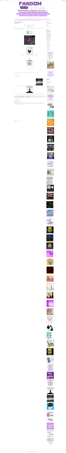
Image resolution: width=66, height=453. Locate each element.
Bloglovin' (29, 85)
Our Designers (48, 43)
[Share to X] (28, 96)
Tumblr (25, 85)
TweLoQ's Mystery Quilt (22, 28)
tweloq (23, 97)
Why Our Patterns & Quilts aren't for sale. (49, 40)
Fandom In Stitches (33, 72)
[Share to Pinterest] (29, 96)
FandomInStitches (30, 69)
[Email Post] (25, 96)
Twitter (23, 85)
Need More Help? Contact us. (48, 50)
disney (16, 97)
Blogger (35, 451)
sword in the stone (21, 97)
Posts (47, 26)
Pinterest (32, 85)
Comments (48, 27)
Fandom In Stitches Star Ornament (29, 68)
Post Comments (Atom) (19, 121)
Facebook (17, 85)
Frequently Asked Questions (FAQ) (48, 44)
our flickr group (39, 28)
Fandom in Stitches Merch (49, 45)
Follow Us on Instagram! (48, 47)
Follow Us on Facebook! (48, 48)
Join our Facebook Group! (49, 42)
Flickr (27, 85)
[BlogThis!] (27, 96)
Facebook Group (37, 72)
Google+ (35, 85)
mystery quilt (18, 97)
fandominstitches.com (48, 33)
